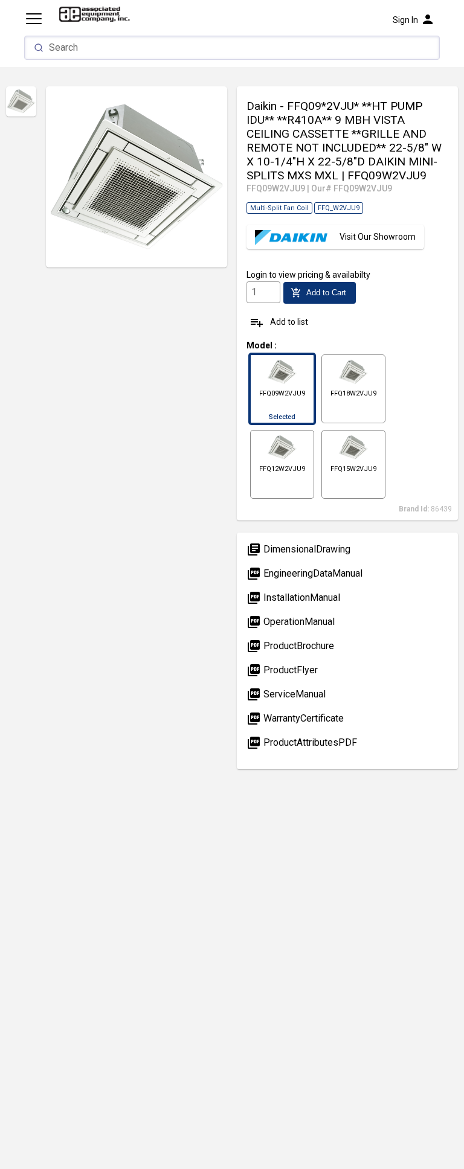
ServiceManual (286, 694)
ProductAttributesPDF (301, 742)
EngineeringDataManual (304, 573)
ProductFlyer (282, 670)
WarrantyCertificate (295, 718)
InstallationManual (293, 597)
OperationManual (290, 621)
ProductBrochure (290, 646)
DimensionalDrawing (298, 549)
